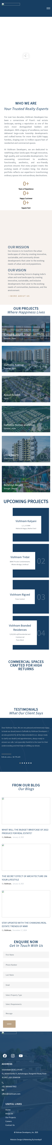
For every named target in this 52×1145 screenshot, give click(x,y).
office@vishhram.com (11, 1094)
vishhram (7, 837)
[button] (19, 296)
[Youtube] (21, 1056)
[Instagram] (13, 1056)
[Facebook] (5, 1056)
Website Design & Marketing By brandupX (26, 1139)
